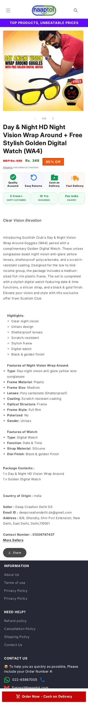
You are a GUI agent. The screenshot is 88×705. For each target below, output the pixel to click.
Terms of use (14, 583)
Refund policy (15, 621)
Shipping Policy (17, 637)
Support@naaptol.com (30, 688)
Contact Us (13, 645)
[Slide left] (34, 118)
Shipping (7, 167)
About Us (11, 575)
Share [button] (17, 552)
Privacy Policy (15, 591)
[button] (8, 10)
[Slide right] (53, 118)
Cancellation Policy (20, 629)
